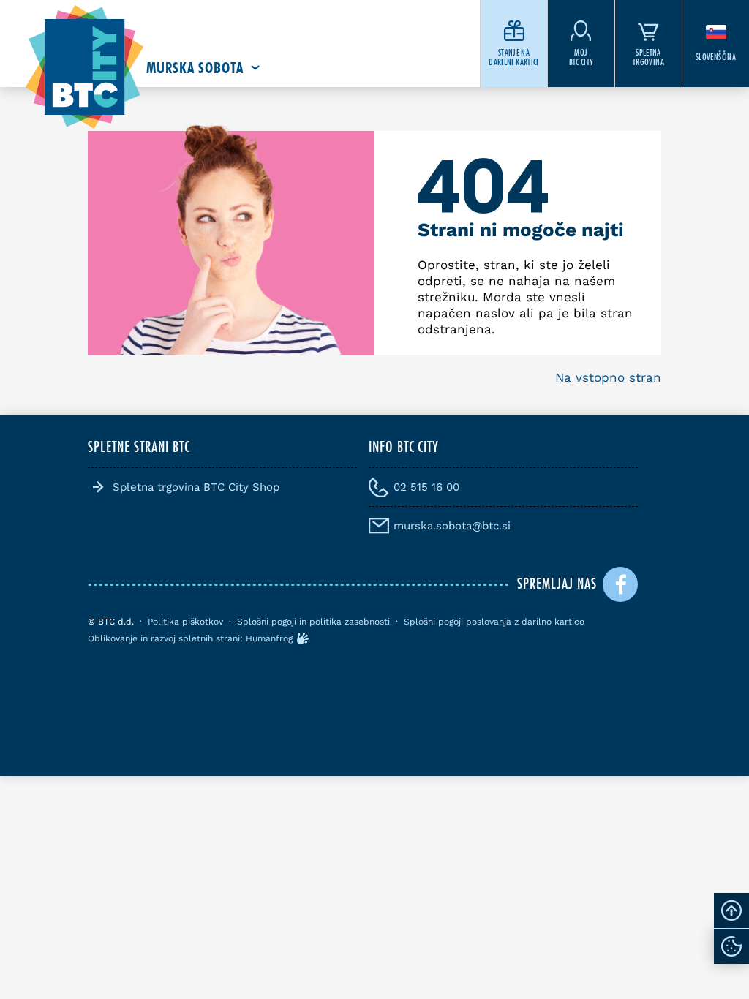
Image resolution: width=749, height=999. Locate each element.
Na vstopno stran (608, 377)
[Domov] (84, 67)
